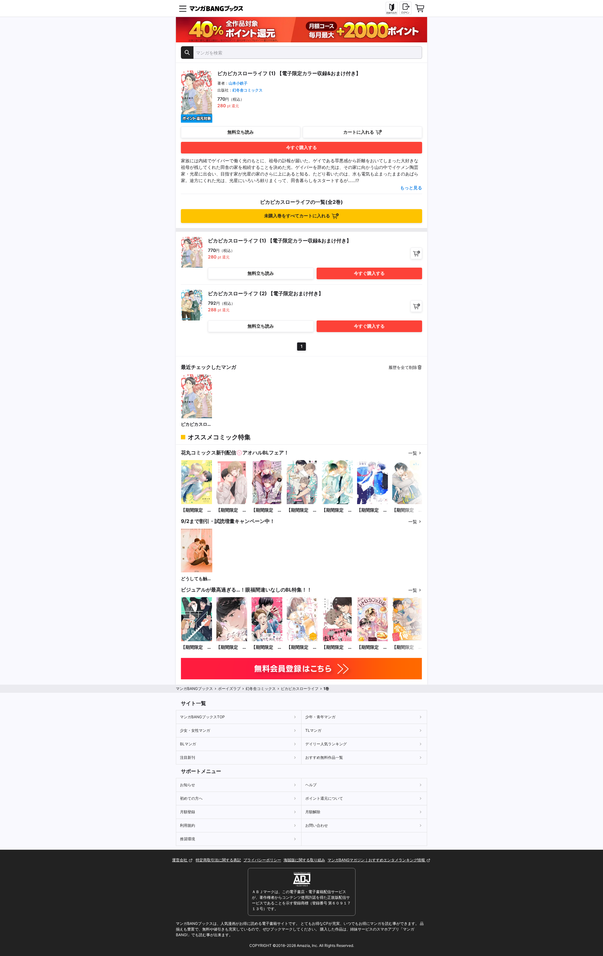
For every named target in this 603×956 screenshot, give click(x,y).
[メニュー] (183, 8)
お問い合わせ (316, 825)
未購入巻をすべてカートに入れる (297, 215)
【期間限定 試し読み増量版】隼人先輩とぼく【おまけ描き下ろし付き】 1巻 (231, 510)
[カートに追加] (416, 253)
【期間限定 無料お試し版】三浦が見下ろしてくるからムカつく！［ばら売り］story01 (266, 510)
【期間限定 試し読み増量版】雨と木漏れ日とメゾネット (196, 647)
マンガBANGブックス (194, 688)
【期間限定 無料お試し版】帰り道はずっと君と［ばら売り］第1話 (372, 510)
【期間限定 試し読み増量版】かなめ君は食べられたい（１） (266, 647)
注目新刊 (187, 757)
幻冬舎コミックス (247, 90)
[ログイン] (405, 8)
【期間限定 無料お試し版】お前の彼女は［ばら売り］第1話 (407, 510)
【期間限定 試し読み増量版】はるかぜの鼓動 (231, 647)
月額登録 (187, 811)
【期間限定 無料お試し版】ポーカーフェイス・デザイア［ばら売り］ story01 (337, 510)
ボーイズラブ (229, 688)
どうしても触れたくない (196, 579)
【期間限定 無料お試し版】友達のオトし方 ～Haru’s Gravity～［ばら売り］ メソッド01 (301, 510)
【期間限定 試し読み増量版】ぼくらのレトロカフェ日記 (372, 647)
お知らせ (187, 784)
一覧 (412, 453)
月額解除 (312, 811)
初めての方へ (191, 798)
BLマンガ (188, 744)
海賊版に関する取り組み (304, 860)
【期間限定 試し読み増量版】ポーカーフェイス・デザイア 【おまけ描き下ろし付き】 (196, 510)
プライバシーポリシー (262, 860)
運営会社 (180, 860)
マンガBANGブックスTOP (202, 716)
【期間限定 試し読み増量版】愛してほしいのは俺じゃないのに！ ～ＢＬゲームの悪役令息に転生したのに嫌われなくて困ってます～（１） (407, 647)
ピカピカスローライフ (196, 424)
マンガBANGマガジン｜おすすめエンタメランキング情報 (377, 860)
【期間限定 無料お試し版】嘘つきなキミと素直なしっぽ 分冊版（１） (301, 647)
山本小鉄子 (238, 83)
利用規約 (187, 825)
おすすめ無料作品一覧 (324, 757)
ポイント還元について (324, 798)
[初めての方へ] (391, 8)
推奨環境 (187, 838)
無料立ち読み (240, 132)
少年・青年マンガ (320, 716)
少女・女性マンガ (195, 730)
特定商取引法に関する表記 (218, 860)
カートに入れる (358, 132)
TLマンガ (313, 730)
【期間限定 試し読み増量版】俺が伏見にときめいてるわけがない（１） (337, 647)
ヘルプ (311, 784)
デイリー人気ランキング (326, 744)
